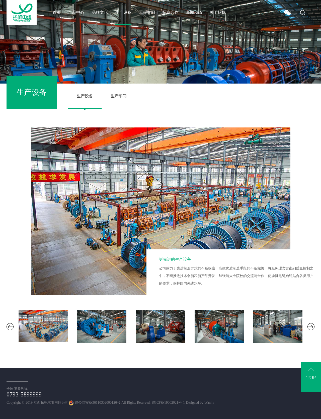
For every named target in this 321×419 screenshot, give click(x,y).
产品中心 (76, 12)
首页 (57, 12)
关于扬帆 (218, 12)
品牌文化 (100, 12)
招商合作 (171, 12)
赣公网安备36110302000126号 (97, 402)
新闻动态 (194, 12)
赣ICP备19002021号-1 (168, 402)
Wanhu (209, 402)
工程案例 (147, 12)
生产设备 (123, 12)
